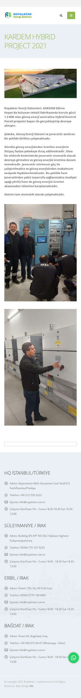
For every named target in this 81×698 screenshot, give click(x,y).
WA (31, 686)
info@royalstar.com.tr (32, 502)
